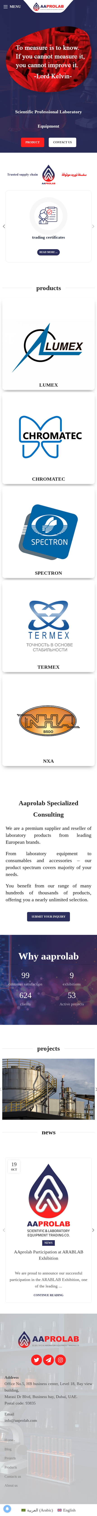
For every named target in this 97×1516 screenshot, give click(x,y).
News (48, 1242)
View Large (91, 1062)
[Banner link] (48, 344)
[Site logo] (48, 6)
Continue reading (48, 1295)
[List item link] (48, 1440)
